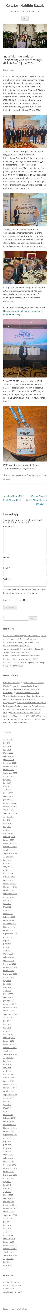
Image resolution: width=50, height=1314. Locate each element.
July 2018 (7, 1061)
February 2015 (9, 1198)
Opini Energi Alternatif (12, 1292)
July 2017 (7, 1101)
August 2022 (8, 897)
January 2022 (8, 920)
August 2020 (8, 977)
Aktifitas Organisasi (32, 475)
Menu (25, 18)
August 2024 (8, 816)
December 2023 (9, 843)
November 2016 (10, 1128)
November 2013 (10, 1248)
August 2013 (8, 1258)
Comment (8, 526)
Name (7, 557)
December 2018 (9, 1044)
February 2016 (9, 1158)
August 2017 (8, 1098)
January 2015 (8, 1201)
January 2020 (8, 1000)
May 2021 (7, 947)
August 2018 (8, 1057)
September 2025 (10, 773)
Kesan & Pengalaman (12, 1285)
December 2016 (9, 1124)
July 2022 (7, 900)
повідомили (8, 702)
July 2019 (7, 1021)
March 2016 (8, 1155)
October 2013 (8, 1252)
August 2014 (8, 1218)
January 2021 (8, 960)
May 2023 (7, 866)
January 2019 (8, 1041)
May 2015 (7, 1188)
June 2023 (7, 863)
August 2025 (8, 776)
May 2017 (7, 1108)
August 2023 (8, 856)
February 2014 (9, 1238)
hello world (7, 692)
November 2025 (10, 766)
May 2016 (7, 1148)
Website (7, 579)
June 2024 (7, 823)
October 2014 (8, 1211)
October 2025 (8, 769)
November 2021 (10, 927)
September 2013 (10, 1255)
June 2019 (7, 1024)
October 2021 (8, 930)
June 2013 (7, 1265)
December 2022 (9, 883)
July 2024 (7, 820)
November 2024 (10, 806)
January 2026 (8, 759)
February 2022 (9, 917)
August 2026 (8, 739)
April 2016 (7, 1151)
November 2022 (10, 887)
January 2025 (8, 800)
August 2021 (8, 937)
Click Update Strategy (12, 682)
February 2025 (9, 796)
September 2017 (10, 1094)
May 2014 (7, 1228)
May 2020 (7, 987)
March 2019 (8, 1034)
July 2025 (7, 779)
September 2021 (10, 933)
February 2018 (9, 1077)
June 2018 (7, 1064)
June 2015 (7, 1185)
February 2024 (9, 836)
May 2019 (7, 1027)
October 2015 (8, 1171)
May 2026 (7, 749)
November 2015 (10, 1168)
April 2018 (7, 1071)
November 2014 (10, 1208)
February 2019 (9, 1037)
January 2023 (8, 880)
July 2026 (7, 743)
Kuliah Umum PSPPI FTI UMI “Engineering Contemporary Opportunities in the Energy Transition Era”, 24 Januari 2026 (23, 696)
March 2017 (8, 1114)
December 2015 (9, 1165)
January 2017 (8, 1121)
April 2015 (7, 1191)
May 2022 (7, 907)
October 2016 (8, 1131)
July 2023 (7, 860)
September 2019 (10, 1014)
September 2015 (10, 1175)
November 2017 (10, 1088)
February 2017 (9, 1118)
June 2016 (7, 1144)
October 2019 (8, 1011)
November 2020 (10, 967)
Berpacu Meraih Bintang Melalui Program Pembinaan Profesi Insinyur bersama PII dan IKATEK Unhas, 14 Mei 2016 (23, 685)
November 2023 (10, 846)
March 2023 (8, 873)
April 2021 (7, 950)
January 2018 (8, 1081)
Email (6, 568)
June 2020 (7, 984)
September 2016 (10, 1134)
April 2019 (7, 1031)
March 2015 (8, 1195)
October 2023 (8, 850)
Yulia (5, 712)
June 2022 (7, 903)
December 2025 (9, 763)
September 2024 (10, 813)
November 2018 (10, 1047)
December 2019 (9, 1004)
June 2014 (7, 1225)
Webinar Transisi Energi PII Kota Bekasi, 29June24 (36, 500)
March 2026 (8, 753)
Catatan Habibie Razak (25, 5)
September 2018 (10, 1054)
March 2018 (8, 1074)
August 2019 (8, 1017)
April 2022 (7, 910)
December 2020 (9, 964)
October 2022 (8, 890)
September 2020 (10, 974)
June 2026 (7, 746)
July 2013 (7, 1262)
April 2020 (7, 990)
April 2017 (7, 1111)
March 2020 (8, 994)
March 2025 (8, 793)
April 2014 (7, 1232)
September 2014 (10, 1215)
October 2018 (8, 1051)
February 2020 (9, 997)
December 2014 (9, 1205)
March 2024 (8, 833)
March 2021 (8, 954)
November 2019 (10, 1007)
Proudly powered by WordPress (15, 1309)
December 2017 (9, 1084)
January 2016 (8, 1161)
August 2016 (8, 1138)
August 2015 (8, 1178)
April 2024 (7, 830)
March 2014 (8, 1235)
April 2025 (7, 789)
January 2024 (8, 840)
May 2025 (7, 786)
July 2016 (7, 1141)
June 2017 (7, 1104)
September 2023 (10, 853)
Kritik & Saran (8, 1288)
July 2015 (7, 1181)
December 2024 (9, 803)
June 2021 (7, 944)
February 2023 (9, 877)
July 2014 (7, 1222)
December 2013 (9, 1245)
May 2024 (7, 826)
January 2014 (8, 1242)
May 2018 (7, 1067)
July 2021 (7, 940)
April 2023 (7, 870)
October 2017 (8, 1091)
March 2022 (8, 913)
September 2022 (10, 893)
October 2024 (8, 810)
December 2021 (9, 923)
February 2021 (9, 957)
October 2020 (8, 970)
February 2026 (9, 756)
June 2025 (7, 783)
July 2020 (7, 980)
